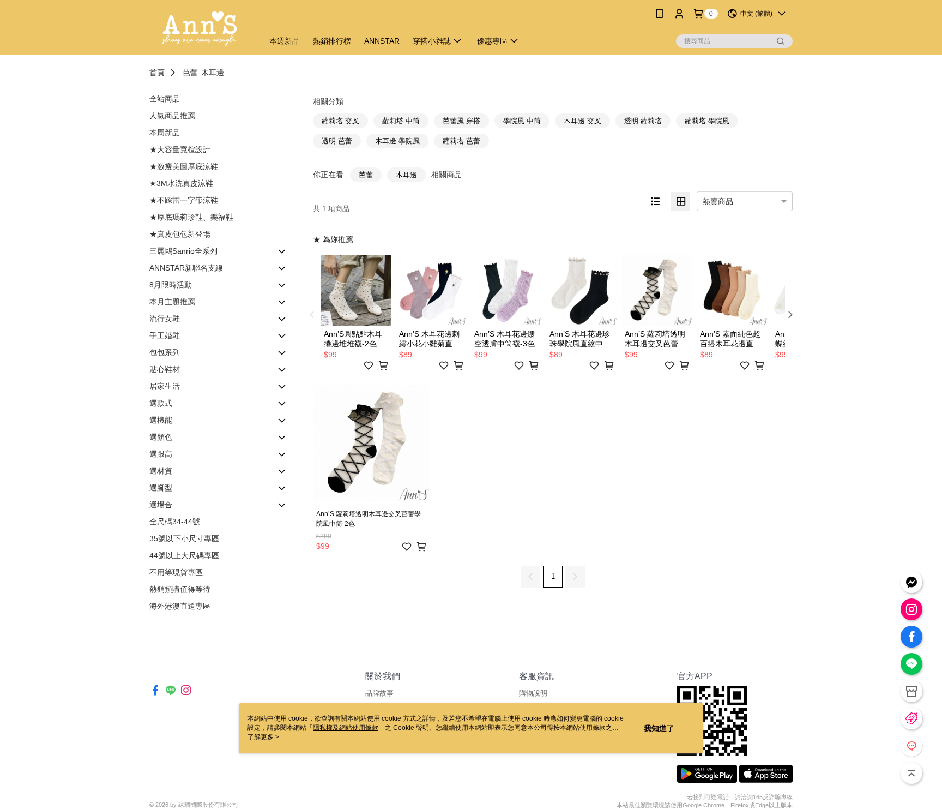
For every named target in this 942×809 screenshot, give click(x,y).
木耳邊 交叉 (582, 121)
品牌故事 (379, 693)
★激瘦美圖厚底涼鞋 (183, 166)
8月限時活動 (170, 284)
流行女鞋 (164, 318)
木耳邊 (212, 72)
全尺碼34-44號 (174, 521)
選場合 (160, 504)
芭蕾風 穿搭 (461, 121)
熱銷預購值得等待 (179, 589)
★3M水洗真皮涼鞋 (181, 183)
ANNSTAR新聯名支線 (186, 267)
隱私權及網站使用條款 (345, 728)
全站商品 (164, 98)
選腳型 (160, 487)
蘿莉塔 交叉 (340, 121)
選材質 (160, 470)
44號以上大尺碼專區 (184, 555)
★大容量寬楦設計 (179, 149)
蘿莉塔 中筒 (401, 121)
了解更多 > (263, 737)
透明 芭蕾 (337, 141)
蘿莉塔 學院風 (707, 121)
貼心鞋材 (164, 369)
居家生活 (164, 386)
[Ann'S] (199, 28)
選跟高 (160, 454)
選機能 (160, 420)
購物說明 (533, 693)
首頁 (157, 72)
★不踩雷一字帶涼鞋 (183, 200)
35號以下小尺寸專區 (184, 538)
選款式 (160, 403)
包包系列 (164, 352)
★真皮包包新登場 (179, 234)
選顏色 (160, 437)
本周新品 (164, 132)
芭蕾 (190, 72)
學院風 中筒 (522, 121)
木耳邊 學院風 (397, 141)
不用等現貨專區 (176, 572)
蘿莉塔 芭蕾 (461, 141)
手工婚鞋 (164, 335)
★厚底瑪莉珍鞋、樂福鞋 (191, 217)
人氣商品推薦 (172, 115)
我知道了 (659, 728)
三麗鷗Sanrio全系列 (183, 251)
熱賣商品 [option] (718, 201)
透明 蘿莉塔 (643, 121)
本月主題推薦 (172, 301)
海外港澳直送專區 (179, 606)
